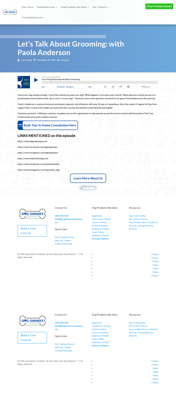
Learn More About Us (88, 178)
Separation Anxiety (100, 235)
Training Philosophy (63, 243)
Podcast (65, 60)
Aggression (97, 215)
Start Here (27, 7)
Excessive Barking (100, 225)
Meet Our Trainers (63, 240)
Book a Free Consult (28, 231)
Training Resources (32, 17)
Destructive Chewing (101, 219)
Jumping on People (100, 229)
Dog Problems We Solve (74, 7)
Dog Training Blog (137, 215)
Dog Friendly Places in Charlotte (143, 222)
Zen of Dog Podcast (138, 219)
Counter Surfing (99, 222)
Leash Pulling (98, 232)
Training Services (45, 7)
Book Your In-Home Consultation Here (50, 125)
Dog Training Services (64, 237)
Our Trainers (100, 7)
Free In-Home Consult (159, 6)
